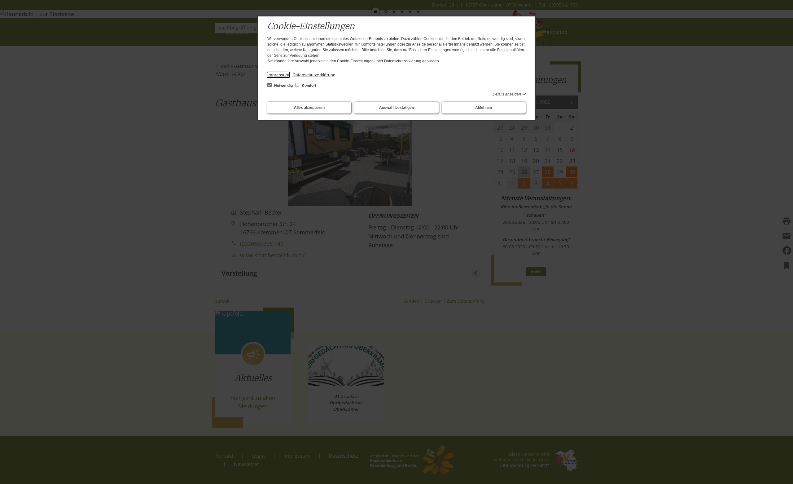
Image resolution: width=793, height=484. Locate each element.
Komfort (308, 85)
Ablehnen (483, 107)
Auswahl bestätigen (396, 107)
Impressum (278, 74)
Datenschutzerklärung (313, 74)
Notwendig (283, 85)
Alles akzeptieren (309, 107)
